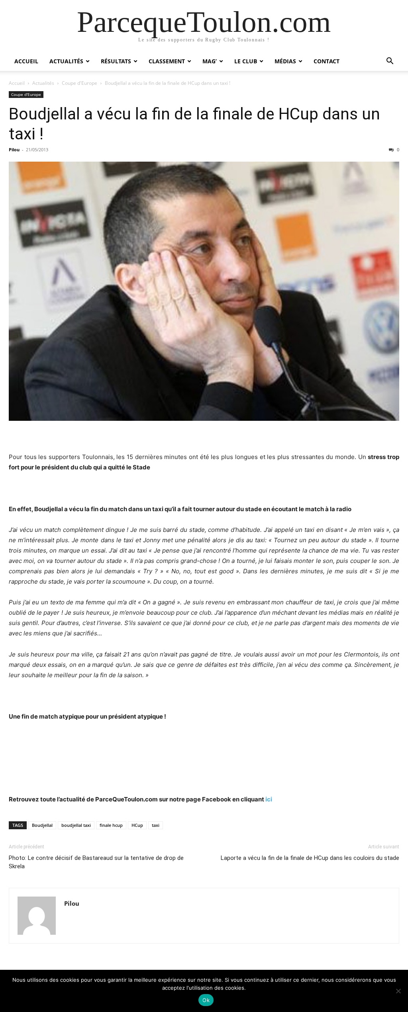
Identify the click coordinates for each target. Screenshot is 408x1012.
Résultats (116, 61)
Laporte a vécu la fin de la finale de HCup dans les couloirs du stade (310, 858)
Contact (326, 61)
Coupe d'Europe (79, 83)
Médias (285, 61)
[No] (398, 991)
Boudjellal (42, 825)
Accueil (26, 61)
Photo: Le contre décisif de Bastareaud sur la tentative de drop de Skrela (96, 862)
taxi (155, 825)
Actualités (66, 61)
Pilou (14, 149)
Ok (206, 1000)
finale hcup (111, 825)
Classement (167, 61)
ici (268, 799)
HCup (137, 825)
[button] (389, 62)
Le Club (245, 61)
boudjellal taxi (76, 825)
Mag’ (209, 61)
